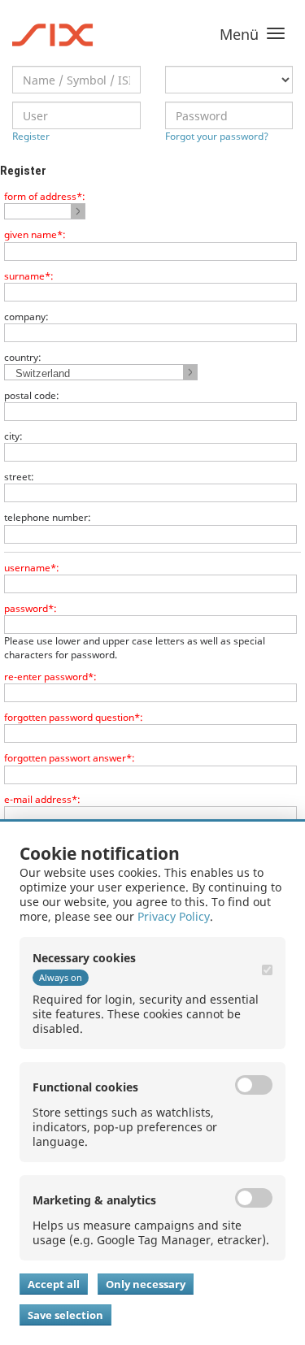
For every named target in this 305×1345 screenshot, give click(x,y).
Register (31, 136)
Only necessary (145, 1284)
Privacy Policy (173, 916)
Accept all (54, 1284)
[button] (44, 211)
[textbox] (76, 79)
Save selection (65, 1315)
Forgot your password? (216, 136)
